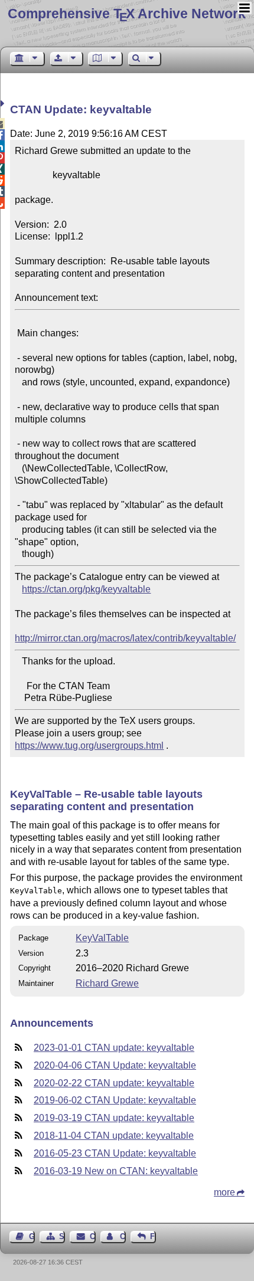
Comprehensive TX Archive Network (127, 13)
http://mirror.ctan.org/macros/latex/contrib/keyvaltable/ (125, 638)
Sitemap (62, 1236)
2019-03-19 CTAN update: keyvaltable (114, 1118)
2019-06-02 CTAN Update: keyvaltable (115, 1100)
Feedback (153, 1236)
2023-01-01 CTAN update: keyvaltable (114, 1048)
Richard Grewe (107, 983)
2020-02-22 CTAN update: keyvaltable (114, 1083)
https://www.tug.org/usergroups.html (89, 746)
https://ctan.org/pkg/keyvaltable (86, 589)
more (224, 1192)
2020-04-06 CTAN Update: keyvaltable (115, 1065)
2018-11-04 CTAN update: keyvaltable (114, 1136)
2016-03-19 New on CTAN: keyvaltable (116, 1171)
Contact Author (123, 1236)
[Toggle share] (4, 103)
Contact (92, 1236)
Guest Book (32, 1236)
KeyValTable (102, 938)
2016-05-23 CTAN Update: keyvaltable (115, 1153)
